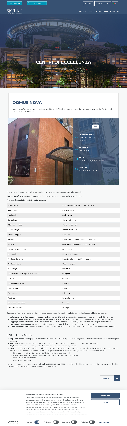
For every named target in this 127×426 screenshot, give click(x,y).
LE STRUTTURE (102, 4)
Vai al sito (110, 378)
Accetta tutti (105, 395)
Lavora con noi (114, 11)
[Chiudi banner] (124, 393)
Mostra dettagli (104, 422)
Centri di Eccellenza (94, 11)
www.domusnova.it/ (88, 170)
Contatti (105, 11)
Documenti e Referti (37, 3)
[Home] (15, 11)
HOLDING (88, 4)
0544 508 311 (84, 150)
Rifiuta (105, 402)
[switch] (56, 422)
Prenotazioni (15, 3)
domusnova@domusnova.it (92, 160)
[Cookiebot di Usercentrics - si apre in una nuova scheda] (13, 422)
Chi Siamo (82, 11)
